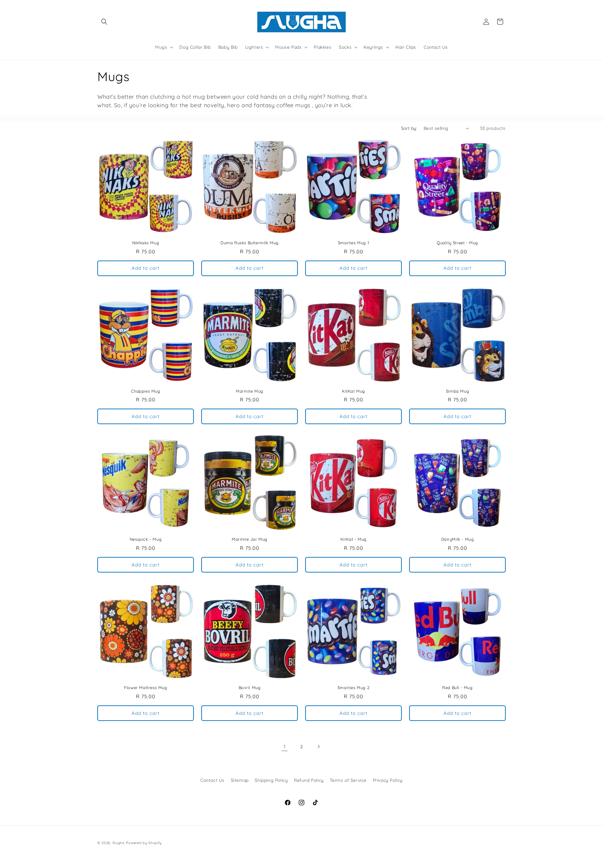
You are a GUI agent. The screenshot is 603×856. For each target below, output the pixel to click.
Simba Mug (457, 391)
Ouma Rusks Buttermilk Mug (249, 242)
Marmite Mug (249, 391)
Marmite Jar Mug (249, 539)
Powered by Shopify (144, 843)
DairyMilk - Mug (457, 539)
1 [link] (285, 746)
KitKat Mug (353, 391)
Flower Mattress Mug (145, 687)
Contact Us (212, 780)
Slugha (118, 843)
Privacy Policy (388, 780)
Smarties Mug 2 (353, 687)
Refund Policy (309, 780)
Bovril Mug (250, 687)
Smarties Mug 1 (353, 242)
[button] (104, 22)
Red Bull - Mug (457, 687)
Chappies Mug (145, 391)
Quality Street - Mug (457, 242)
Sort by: (409, 128)
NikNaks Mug (145, 242)
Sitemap (240, 780)
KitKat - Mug (353, 539)
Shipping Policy (271, 780)
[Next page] (318, 747)
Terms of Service (348, 780)
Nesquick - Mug (145, 539)
